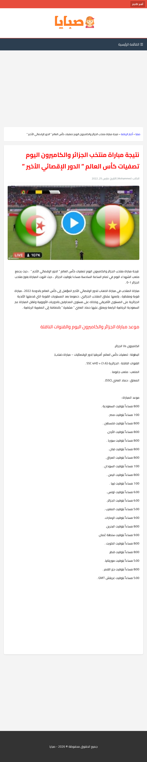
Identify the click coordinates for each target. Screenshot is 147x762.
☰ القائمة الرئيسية (130, 44)
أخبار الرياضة (127, 134)
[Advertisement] (73, 81)
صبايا (138, 134)
